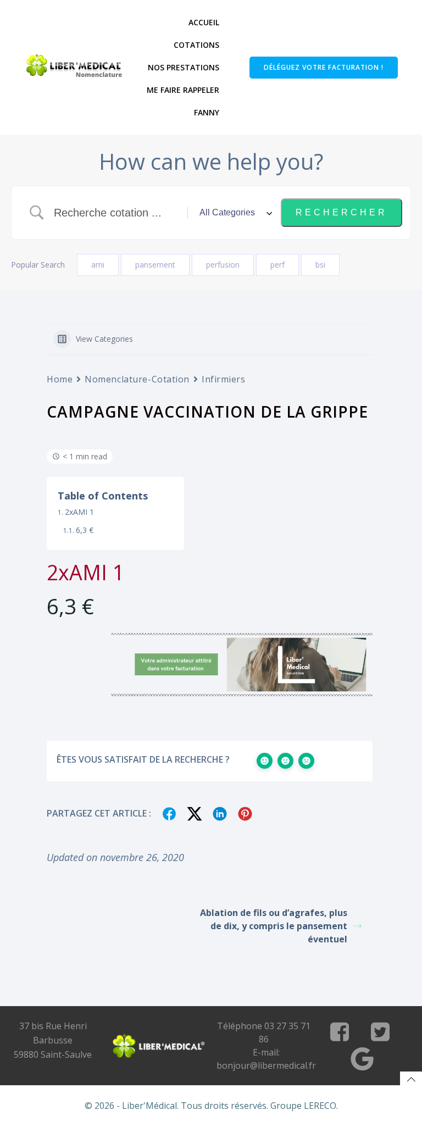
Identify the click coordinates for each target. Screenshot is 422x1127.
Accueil (203, 22)
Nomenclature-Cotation (137, 379)
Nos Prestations (183, 67)
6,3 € (84, 530)
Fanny (206, 112)
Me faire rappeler (183, 90)
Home (60, 379)
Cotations (196, 45)
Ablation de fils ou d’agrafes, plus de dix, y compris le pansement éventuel (273, 926)
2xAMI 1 (79, 512)
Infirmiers (224, 379)
